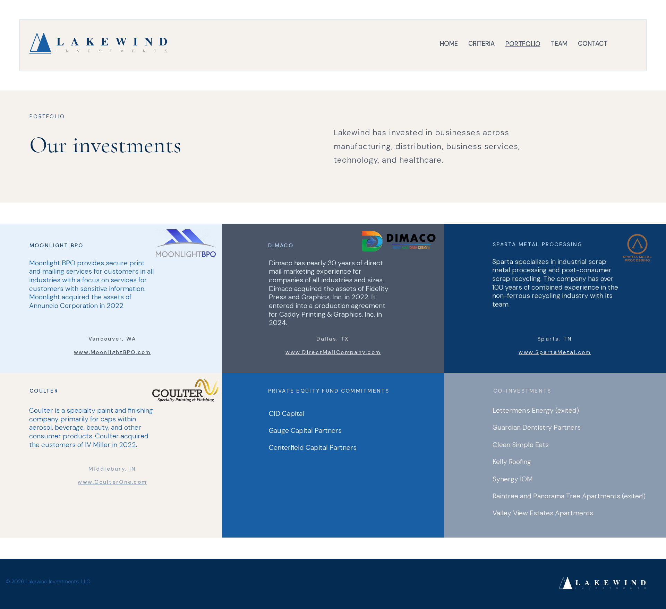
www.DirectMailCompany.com (333, 352)
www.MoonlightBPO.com (112, 352)
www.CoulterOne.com (112, 482)
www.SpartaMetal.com (555, 352)
